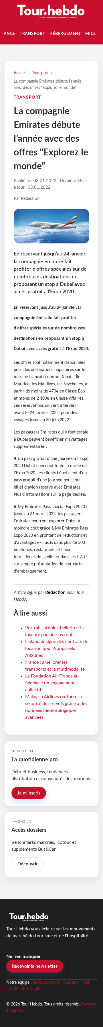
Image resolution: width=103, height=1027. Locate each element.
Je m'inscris (28, 793)
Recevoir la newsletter (35, 966)
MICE (90, 34)
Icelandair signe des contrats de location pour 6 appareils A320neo (56, 648)
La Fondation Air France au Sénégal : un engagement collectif (52, 683)
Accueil (20, 73)
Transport (32, 34)
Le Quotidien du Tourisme (55, 983)
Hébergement (65, 34)
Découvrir (27, 864)
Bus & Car (30, 989)
